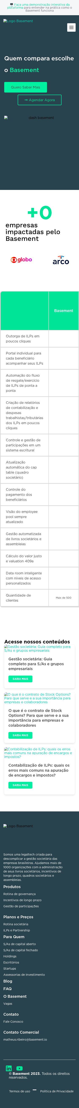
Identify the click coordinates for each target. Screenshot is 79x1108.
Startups (9, 968)
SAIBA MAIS (20, 678)
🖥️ (12, 4)
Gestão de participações (21, 906)
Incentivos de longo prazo (22, 900)
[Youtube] (19, 1068)
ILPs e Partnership (16, 930)
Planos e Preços (18, 917)
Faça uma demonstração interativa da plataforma (38, 6)
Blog (7, 981)
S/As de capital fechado (20, 950)
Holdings (9, 956)
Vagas (7, 1003)
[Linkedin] (8, 1068)
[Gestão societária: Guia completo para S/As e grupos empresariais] (39, 648)
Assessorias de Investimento (24, 974)
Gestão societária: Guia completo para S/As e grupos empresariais (36, 664)
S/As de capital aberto (19, 944)
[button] (71, 27)
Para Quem (13, 937)
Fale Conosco (13, 1021)
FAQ (7, 989)
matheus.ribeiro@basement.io (25, 1039)
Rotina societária (15, 924)
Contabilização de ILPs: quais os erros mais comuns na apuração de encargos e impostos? (39, 770)
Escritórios (11, 962)
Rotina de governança (19, 893)
